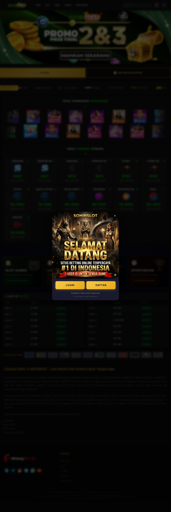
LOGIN (70, 285)
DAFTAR (101, 285)
